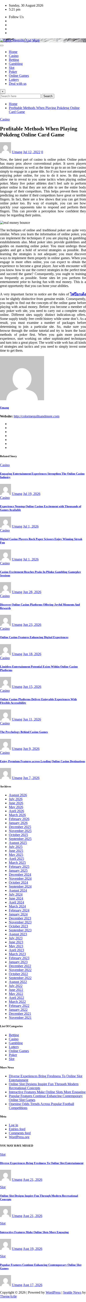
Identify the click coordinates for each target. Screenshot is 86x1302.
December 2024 (20, 874)
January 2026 (18, 823)
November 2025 (20, 831)
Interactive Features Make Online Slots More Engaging (47, 1092)
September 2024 (20, 886)
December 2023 (20, 918)
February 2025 (19, 866)
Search (47, 96)
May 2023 (16, 946)
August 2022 (18, 982)
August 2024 (18, 890)
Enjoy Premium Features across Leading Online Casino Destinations (42, 761)
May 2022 (16, 994)
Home (13, 52)
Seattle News (72, 1292)
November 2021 (20, 1017)
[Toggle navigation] (2, 45)
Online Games (19, 75)
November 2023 (20, 922)
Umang (17, 152)
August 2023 (18, 934)
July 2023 (15, 938)
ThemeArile (8, 1296)
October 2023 (18, 926)
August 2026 (18, 795)
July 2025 (15, 847)
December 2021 (20, 1013)
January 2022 (18, 1009)
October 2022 (18, 974)
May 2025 (16, 855)
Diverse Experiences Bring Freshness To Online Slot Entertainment (41, 1163)
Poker (13, 72)
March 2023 (17, 954)
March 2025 (17, 862)
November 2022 (20, 970)
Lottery (14, 79)
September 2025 (20, 839)
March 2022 (17, 1002)
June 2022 (16, 990)
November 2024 (20, 878)
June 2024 (16, 898)
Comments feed (20, 1133)
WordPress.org (19, 1137)
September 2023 (20, 930)
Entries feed (17, 1129)
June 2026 (16, 803)
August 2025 (18, 843)
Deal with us (17, 83)
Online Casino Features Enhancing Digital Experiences (34, 637)
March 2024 (17, 906)
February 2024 (19, 910)
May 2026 (16, 807)
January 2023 (18, 962)
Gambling (16, 64)
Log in (13, 1125)
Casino (14, 56)
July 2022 (15, 986)
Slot (11, 68)
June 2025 (16, 851)
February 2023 (19, 958)
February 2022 (19, 1006)
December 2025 (20, 827)
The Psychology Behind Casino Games (24, 732)
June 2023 (16, 942)
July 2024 (15, 894)
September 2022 (20, 978)
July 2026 (15, 799)
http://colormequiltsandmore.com (36, 416)
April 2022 (16, 998)
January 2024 (18, 914)
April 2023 (16, 950)
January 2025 (18, 870)
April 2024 (16, 902)
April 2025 (16, 858)
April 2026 (16, 811)
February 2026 (19, 819)
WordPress (53, 1292)
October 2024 (18, 882)
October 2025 (18, 835)
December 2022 (20, 966)
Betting (14, 60)
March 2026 (17, 815)
